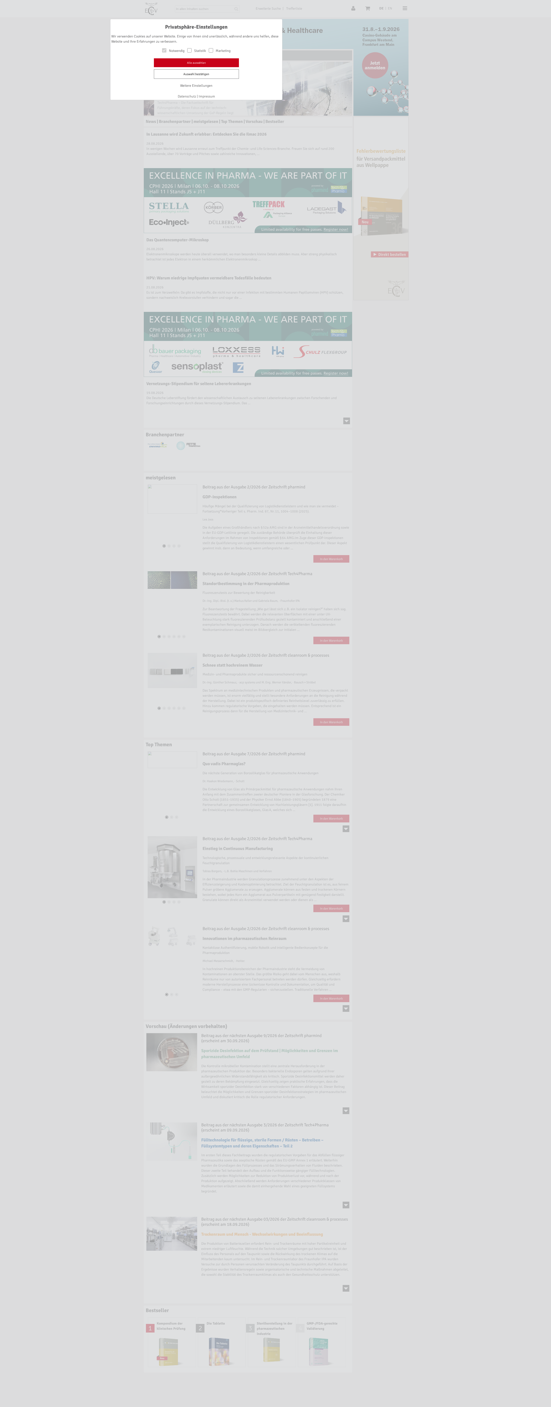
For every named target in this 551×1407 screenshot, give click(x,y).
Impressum (207, 96)
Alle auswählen (196, 63)
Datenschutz (187, 96)
